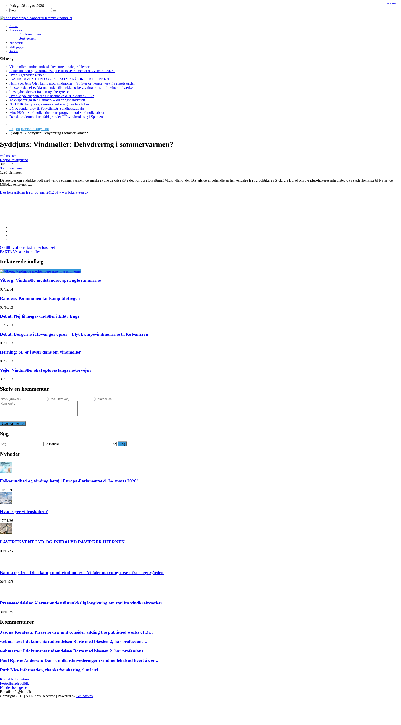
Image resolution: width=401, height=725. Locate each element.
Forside (13, 26)
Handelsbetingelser (14, 688)
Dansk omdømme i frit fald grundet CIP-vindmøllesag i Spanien (56, 117)
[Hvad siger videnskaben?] (6, 498)
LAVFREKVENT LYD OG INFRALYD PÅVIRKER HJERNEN (59, 79)
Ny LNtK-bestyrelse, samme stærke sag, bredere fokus (49, 104)
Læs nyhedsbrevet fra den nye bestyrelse (39, 92)
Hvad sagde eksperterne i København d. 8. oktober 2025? (51, 96)
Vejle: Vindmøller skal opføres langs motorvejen (45, 370)
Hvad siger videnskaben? (27, 75)
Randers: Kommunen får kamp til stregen (40, 298)
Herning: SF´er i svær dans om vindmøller (40, 352)
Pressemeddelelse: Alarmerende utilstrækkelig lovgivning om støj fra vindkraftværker (71, 87)
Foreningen (15, 30)
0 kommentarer (11, 168)
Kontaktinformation (14, 679)
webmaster (8, 156)
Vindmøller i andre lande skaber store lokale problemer (49, 67)
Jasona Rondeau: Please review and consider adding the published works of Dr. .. (77, 632)
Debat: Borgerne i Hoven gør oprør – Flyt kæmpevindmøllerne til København (74, 334)
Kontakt (13, 51)
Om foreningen (30, 34)
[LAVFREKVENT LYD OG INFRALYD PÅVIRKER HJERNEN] (6, 528)
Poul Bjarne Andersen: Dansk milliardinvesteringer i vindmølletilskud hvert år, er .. (79, 660)
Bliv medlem (16, 43)
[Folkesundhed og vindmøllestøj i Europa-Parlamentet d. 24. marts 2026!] (6, 467)
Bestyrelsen (27, 38)
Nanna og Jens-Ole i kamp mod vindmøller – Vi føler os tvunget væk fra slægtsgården (72, 83)
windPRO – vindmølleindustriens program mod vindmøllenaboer (56, 113)
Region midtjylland (35, 129)
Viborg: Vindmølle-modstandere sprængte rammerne (50, 280)
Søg (122, 444)
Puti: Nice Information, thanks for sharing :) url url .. (50, 670)
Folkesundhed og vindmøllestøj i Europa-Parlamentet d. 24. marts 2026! (62, 71)
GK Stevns (84, 696)
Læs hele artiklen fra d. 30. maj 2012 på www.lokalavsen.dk (44, 192)
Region (14, 129)
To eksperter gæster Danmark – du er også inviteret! (47, 100)
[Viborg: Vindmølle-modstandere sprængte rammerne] (40, 271)
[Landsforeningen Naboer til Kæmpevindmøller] (200, 18)
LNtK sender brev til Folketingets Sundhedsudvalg (46, 108)
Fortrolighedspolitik (14, 683)
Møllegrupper (16, 47)
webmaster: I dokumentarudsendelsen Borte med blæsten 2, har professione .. (73, 641)
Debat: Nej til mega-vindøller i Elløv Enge (39, 316)
